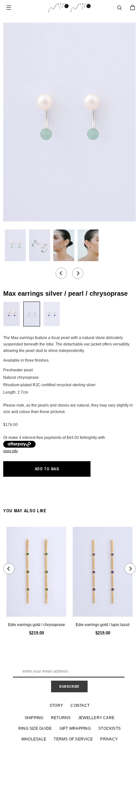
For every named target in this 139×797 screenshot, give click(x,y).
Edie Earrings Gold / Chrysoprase (36, 624)
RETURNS (61, 718)
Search (119, 8)
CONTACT (80, 705)
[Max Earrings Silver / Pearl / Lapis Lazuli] (51, 314)
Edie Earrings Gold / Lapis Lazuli (103, 624)
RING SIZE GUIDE (35, 728)
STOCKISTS (109, 728)
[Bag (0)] (132, 7)
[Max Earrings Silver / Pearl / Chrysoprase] (31, 314)
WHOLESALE (33, 739)
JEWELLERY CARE (96, 718)
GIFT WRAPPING (75, 728)
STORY (56, 705)
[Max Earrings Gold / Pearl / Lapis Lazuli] (11, 314)
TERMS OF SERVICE (73, 739)
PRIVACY (109, 739)
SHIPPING (34, 718)
